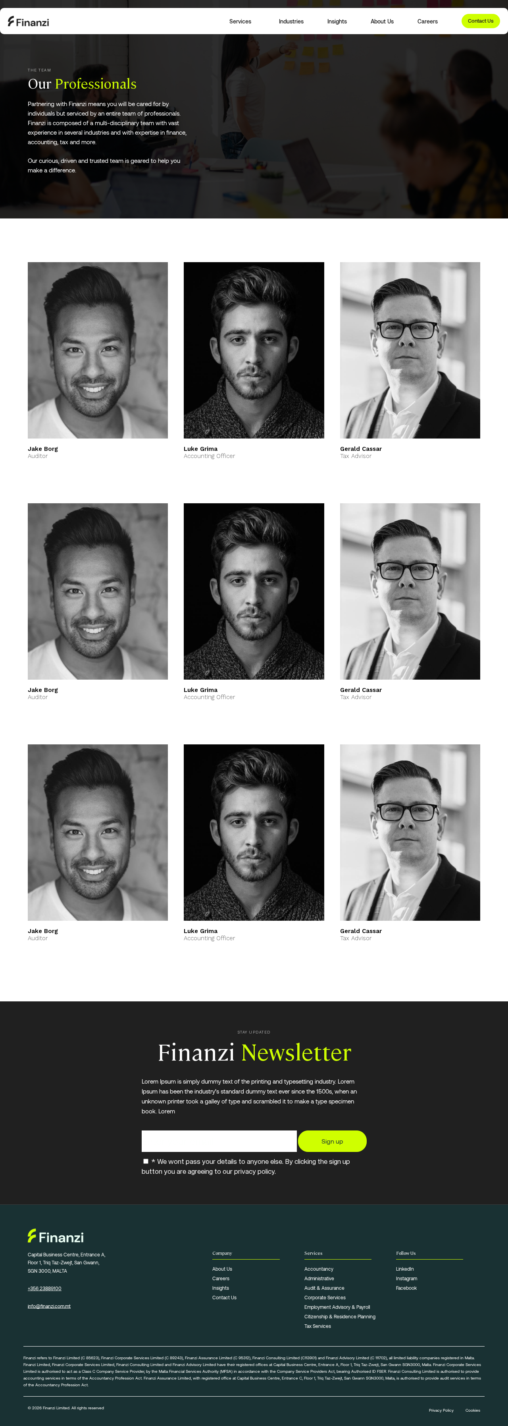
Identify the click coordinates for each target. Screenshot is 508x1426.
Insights (220, 1288)
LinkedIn (405, 1268)
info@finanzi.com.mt (49, 1306)
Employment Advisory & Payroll (337, 1307)
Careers (220, 1278)
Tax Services (317, 1326)
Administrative (319, 1278)
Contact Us (481, 20)
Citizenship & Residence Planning (339, 1316)
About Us (222, 1268)
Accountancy (318, 1268)
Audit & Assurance (324, 1288)
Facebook (406, 1288)
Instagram (406, 1278)
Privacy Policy (441, 1410)
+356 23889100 (45, 1288)
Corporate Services (325, 1297)
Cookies (473, 1410)
